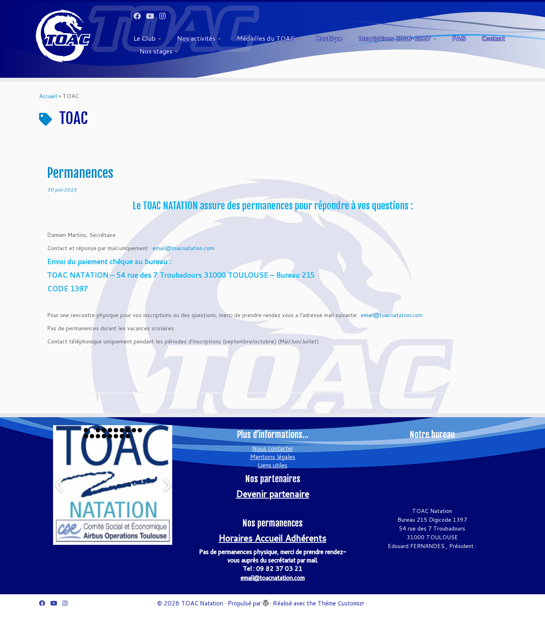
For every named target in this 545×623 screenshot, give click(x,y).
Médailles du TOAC (266, 38)
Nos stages (157, 50)
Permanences (80, 173)
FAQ (459, 38)
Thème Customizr (341, 603)
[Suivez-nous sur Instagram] (165, 16)
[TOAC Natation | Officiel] (63, 36)
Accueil (48, 96)
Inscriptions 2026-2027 (395, 38)
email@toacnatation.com (183, 248)
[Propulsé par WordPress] (265, 601)
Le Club (145, 38)
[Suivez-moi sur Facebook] (140, 16)
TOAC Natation (202, 603)
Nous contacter (272, 448)
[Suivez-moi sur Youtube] (152, 16)
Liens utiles (272, 465)
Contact (493, 38)
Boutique (329, 38)
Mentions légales (272, 457)
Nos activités (197, 38)
